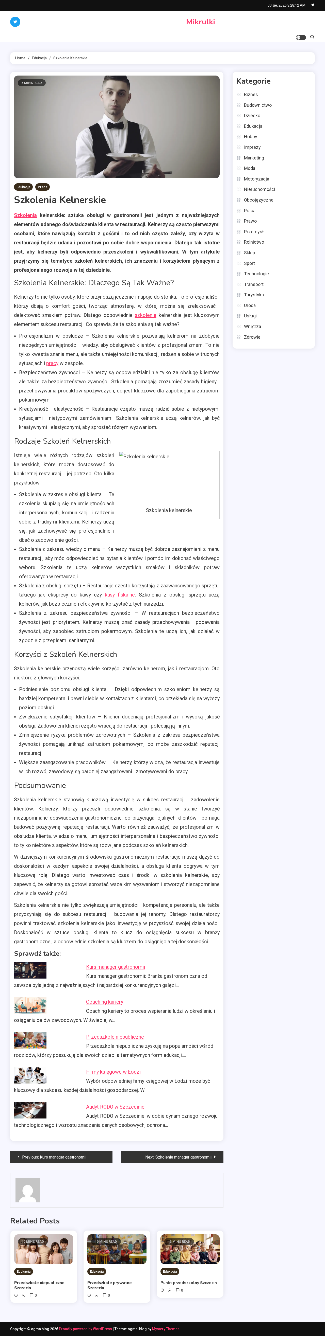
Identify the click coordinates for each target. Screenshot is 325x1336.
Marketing (254, 157)
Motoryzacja (256, 179)
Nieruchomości (259, 189)
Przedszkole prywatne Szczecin (109, 1285)
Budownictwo (258, 105)
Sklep (249, 252)
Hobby (250, 136)
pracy (52, 363)
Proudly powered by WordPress (86, 1329)
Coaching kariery (104, 1002)
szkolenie (145, 315)
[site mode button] (301, 37)
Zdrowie (252, 337)
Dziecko (252, 115)
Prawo (250, 221)
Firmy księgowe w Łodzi (113, 1072)
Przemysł (254, 231)
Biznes (251, 94)
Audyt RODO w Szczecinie (115, 1107)
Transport (254, 284)
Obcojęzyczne (258, 200)
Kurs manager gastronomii (115, 967)
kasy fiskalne (120, 595)
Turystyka (254, 294)
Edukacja (23, 187)
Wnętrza (252, 326)
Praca (42, 187)
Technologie (256, 273)
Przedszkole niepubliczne (115, 1037)
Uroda (250, 305)
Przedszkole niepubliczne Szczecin (39, 1285)
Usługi (250, 315)
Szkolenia (25, 215)
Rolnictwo (254, 242)
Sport (249, 263)
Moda (249, 168)
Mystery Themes (166, 1329)
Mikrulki (200, 22)
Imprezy (252, 147)
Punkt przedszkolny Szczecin (188, 1282)
